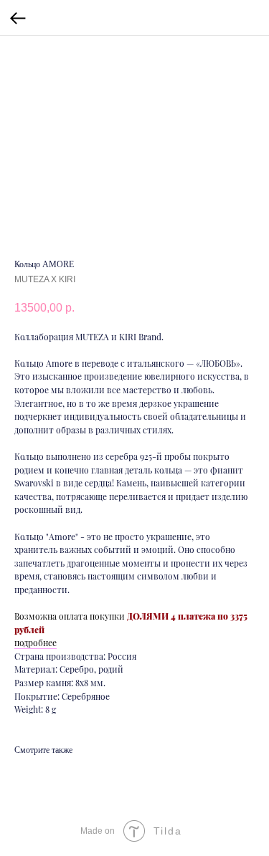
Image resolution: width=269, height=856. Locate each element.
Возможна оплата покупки (69, 616)
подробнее (35, 642)
